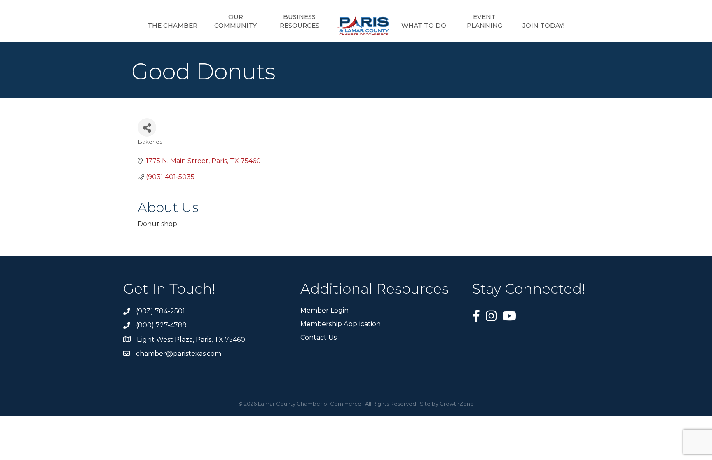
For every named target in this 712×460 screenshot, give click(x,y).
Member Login (324, 310)
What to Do (423, 25)
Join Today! (543, 25)
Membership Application (340, 324)
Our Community (235, 21)
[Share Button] (147, 127)
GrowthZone (457, 403)
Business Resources (299, 21)
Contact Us (318, 337)
